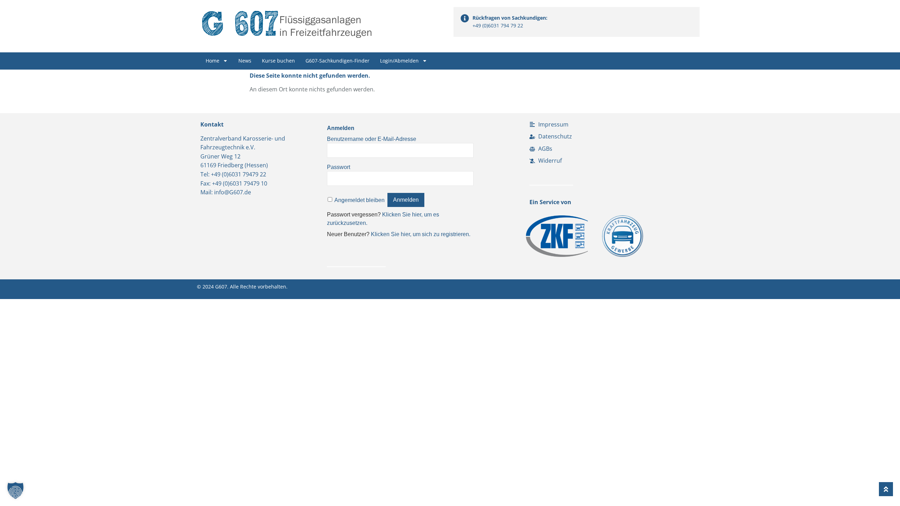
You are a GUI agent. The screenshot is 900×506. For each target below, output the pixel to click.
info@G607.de (232, 192)
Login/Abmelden (399, 60)
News (244, 60)
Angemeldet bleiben (359, 200)
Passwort (338, 167)
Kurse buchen (278, 60)
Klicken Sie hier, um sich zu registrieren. (420, 234)
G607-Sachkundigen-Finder (337, 60)
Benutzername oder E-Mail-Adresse (371, 139)
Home (212, 60)
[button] (15, 490)
